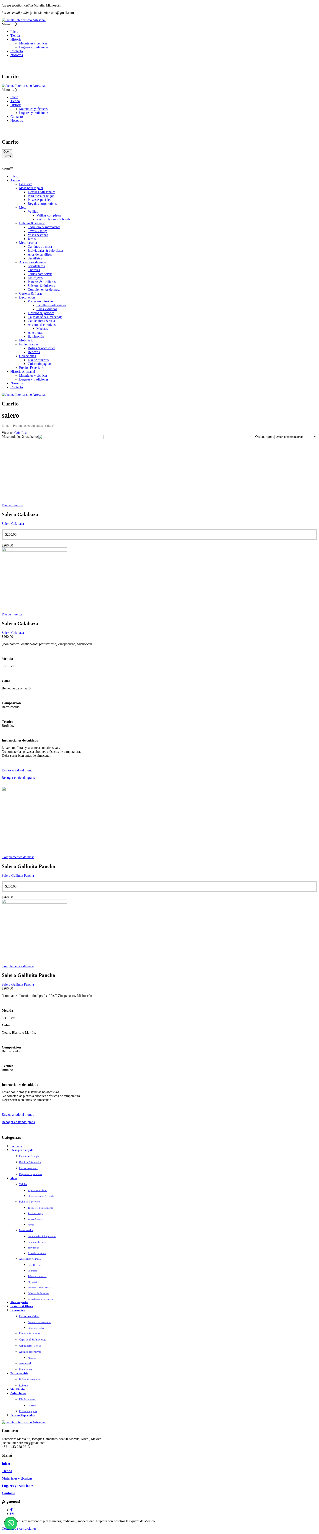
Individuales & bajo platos (46, 250)
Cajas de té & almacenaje (45, 317)
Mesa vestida (28, 242)
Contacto (16, 387)
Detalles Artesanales (41, 192)
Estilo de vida (28, 344)
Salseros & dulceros (41, 285)
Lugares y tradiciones (33, 379)
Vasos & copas (38, 235)
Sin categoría (19, 1302)
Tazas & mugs (37, 231)
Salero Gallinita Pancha (18, 875)
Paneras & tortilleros (42, 282)
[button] (10, 1523)
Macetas (42, 328)
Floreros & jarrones (41, 313)
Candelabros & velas (42, 321)
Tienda (15, 180)
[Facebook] (11, 1510)
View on (7, 433)
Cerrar (7, 156)
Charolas (34, 270)
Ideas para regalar (31, 188)
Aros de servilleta (40, 254)
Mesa (22, 207)
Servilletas (35, 258)
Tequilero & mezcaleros (44, 227)
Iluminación (36, 336)
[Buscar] (179, 65)
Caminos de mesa (40, 246)
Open (6, 151)
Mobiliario (26, 340)
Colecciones (27, 356)
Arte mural (35, 332)
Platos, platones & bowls (53, 219)
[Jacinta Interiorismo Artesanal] (24, 20)
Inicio (14, 176)
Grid (17, 433)
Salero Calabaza (13, 523)
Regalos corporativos (42, 203)
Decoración (27, 297)
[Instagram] (11, 1514)
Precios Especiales (31, 367)
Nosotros (16, 383)
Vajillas (33, 211)
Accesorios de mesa (32, 262)
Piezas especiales (39, 200)
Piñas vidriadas (46, 309)
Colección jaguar (39, 364)
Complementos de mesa (44, 289)
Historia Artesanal (22, 371)
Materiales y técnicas (33, 375)
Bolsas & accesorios (41, 348)
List (24, 433)
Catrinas (32, 1405)
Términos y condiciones (19, 1528)
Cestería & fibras (30, 293)
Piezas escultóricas (40, 301)
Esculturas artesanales (51, 305)
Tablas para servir (40, 274)
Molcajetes (35, 278)
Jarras (32, 239)
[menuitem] (14, 31)
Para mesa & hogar (41, 196)
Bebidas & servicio (32, 223)
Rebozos (34, 352)
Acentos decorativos (42, 324)
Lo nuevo (25, 184)
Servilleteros (36, 266)
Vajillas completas (48, 215)
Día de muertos (38, 360)
